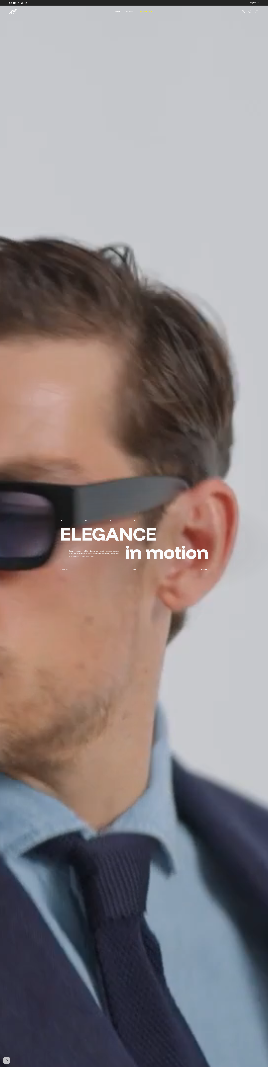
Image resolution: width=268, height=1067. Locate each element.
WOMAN (130, 11)
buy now (64, 570)
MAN (117, 11)
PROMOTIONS (146, 11)
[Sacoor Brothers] (13, 12)
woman (204, 570)
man (134, 570)
